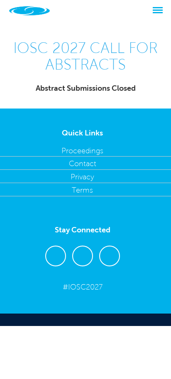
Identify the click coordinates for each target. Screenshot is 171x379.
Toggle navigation (160, 10)
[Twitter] (55, 270)
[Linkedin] (109, 270)
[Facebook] (82, 270)
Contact (82, 163)
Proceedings (82, 151)
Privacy (82, 177)
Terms (82, 190)
